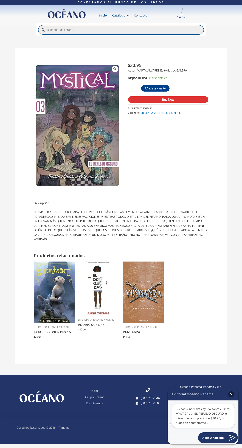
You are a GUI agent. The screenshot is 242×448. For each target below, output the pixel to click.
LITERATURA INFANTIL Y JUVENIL (161, 112)
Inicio (103, 15)
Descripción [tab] (41, 203)
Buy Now (168, 99)
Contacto (140, 15)
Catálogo (118, 15)
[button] (120, 16)
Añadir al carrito (155, 88)
